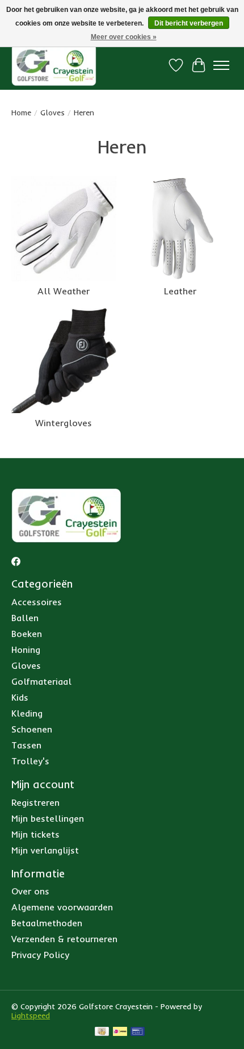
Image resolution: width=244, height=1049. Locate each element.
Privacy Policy (40, 954)
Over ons (30, 891)
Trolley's (30, 761)
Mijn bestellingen (47, 818)
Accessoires (36, 601)
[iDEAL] (120, 1032)
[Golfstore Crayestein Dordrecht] (53, 65)
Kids (19, 697)
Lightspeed (30, 1015)
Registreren (35, 802)
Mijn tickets (35, 834)
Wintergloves (63, 422)
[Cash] (102, 1032)
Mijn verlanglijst (45, 850)
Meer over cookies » (124, 37)
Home (21, 112)
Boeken (26, 633)
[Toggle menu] (221, 65)
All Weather (63, 291)
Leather (180, 291)
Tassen (26, 745)
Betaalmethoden (46, 923)
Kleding (27, 713)
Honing (25, 649)
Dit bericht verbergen (188, 23)
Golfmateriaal (41, 681)
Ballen (25, 617)
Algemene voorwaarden (62, 907)
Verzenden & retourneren (64, 938)
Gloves (52, 112)
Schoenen (31, 729)
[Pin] (138, 1032)
